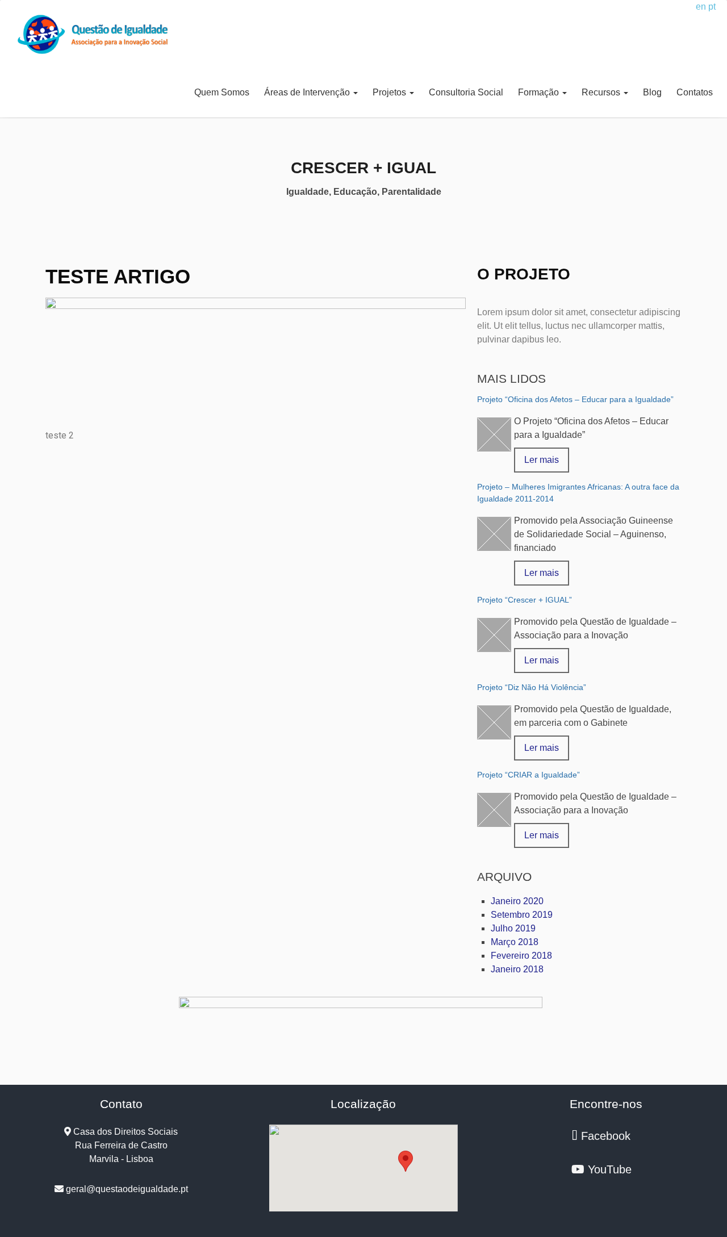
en (701, 6)
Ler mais (541, 460)
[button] (405, 1161)
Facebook (604, 1136)
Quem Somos (221, 92)
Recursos (602, 92)
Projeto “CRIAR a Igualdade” (528, 774)
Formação (539, 92)
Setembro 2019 (522, 915)
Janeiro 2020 (517, 901)
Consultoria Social (466, 92)
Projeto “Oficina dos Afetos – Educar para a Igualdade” (575, 399)
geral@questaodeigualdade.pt (126, 1189)
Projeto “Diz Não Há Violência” (531, 687)
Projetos (390, 92)
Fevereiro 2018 (521, 955)
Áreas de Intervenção (308, 92)
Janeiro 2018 (517, 969)
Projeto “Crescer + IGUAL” (524, 599)
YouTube (608, 1169)
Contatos (694, 92)
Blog (652, 92)
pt (712, 6)
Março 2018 (514, 942)
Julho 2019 (513, 928)
